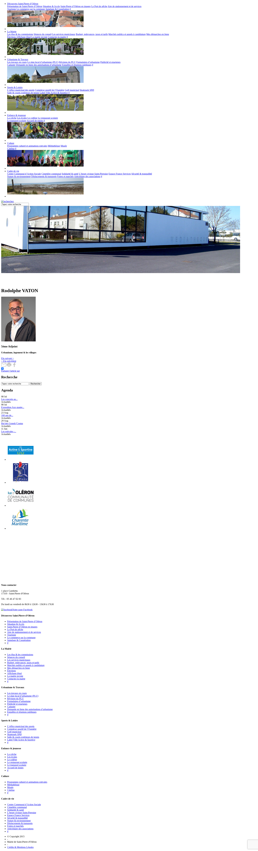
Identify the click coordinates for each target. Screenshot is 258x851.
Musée (64, 146)
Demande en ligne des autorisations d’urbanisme (39, 65)
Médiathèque (54, 146)
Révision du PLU (67, 62)
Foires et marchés (65, 176)
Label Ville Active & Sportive (54, 92)
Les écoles (22, 118)
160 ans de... (7, 415)
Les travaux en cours (17, 62)
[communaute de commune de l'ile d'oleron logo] (20, 505)
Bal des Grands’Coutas (12, 423)
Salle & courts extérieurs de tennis (23, 92)
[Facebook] (14, 366)
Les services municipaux (63, 34)
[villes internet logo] (20, 459)
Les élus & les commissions (20, 34)
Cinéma (10, 148)
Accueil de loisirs (35, 120)
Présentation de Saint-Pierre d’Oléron (24, 6)
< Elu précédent (8, 361)
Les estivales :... (8, 431)
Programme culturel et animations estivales (27, 146)
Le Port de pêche (99, 6)
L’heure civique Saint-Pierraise (93, 173)
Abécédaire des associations (87, 176)
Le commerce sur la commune (31, 9)
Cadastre (11, 65)
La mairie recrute (39, 37)
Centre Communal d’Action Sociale (24, 173)
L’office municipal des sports (20, 90)
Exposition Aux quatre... (12, 407)
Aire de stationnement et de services (124, 6)
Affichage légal (23, 37)
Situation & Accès (51, 6)
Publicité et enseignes (110, 62)
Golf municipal (72, 90)
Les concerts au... (9, 399)
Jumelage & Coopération (57, 9)
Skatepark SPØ (87, 90)
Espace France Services (120, 173)
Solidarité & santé (70, 173)
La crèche (11, 118)
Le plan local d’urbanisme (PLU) (43, 62)
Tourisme (11, 9)
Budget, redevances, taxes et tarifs (92, 34)
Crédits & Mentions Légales (20, 847)
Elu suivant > (7, 358)
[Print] (9, 366)
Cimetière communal (51, 173)
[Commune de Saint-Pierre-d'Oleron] (20, 283)
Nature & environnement (19, 176)
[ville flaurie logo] (20, 482)
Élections (11, 37)
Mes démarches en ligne (157, 34)
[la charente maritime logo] (20, 528)
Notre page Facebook (22, 609)
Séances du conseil (43, 34)
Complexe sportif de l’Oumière (49, 90)
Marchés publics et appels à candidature (127, 34)
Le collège (32, 118)
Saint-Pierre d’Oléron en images (75, 6)
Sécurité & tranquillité (141, 173)
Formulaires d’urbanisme (88, 62)
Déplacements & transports (44, 176)
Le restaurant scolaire (48, 118)
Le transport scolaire (16, 120)
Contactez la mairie (57, 37)
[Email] (3, 366)
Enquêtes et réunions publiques (76, 65)
